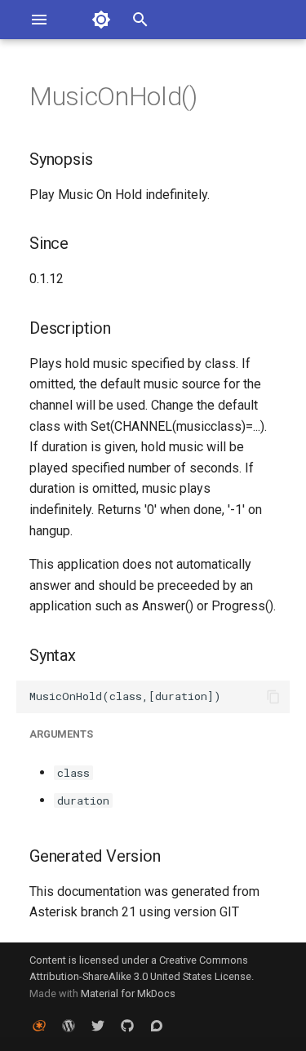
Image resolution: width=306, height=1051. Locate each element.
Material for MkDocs (128, 993)
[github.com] (127, 1025)
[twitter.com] (98, 1025)
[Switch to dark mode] (101, 19)
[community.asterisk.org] (157, 1025)
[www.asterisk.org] (39, 1025)
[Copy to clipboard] (273, 697)
